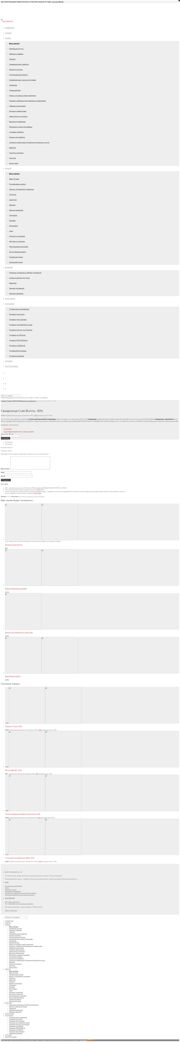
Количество (5, 434)
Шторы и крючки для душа (19, 278)
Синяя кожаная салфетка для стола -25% (22, 814)
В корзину (5, 438)
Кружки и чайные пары (17, 111)
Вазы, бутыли (14, 179)
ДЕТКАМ (8, 361)
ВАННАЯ (9, 267)
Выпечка (12, 148)
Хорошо (89, 1040)
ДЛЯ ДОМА (10, 299)
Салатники (13, 85)
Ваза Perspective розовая (16, 589)
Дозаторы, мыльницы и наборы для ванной (25, 273)
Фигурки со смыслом (17, 241)
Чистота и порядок (16, 153)
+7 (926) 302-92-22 (13, 904)
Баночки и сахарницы (28, 401)
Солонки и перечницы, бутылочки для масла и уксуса (29, 142)
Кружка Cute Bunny (13, 545)
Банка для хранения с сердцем (19, 632)
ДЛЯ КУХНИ (17, 401)
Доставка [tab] (8, 444)
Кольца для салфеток (17, 137)
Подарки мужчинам (16, 356)
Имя (2, 472)
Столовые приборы (16, 132)
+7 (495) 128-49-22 (13, 902)
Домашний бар (15, 90)
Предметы (13, 215)
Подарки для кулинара (17, 320)
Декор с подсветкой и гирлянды (21, 189)
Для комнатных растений (18, 247)
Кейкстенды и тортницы (18, 116)
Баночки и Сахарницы (17, 122)
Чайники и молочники (17, 106)
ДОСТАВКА (37, 493)
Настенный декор (16, 262)
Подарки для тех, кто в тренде (20, 330)
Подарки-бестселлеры (17, 351)
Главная (3, 401)
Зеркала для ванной (16, 288)
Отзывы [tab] (8, 442)
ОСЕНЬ (8, 33)
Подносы (12, 195)
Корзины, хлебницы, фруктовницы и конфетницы (27, 101)
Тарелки (12, 59)
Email (3, 476)
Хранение (13, 283)
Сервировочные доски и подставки (22, 80)
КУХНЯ (8, 38)
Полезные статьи (11, 889)
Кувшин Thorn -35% (13, 726)
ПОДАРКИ (9, 304)
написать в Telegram (26, 904)
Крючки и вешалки (16, 293)
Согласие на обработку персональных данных (20, 893)
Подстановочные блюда (18, 75)
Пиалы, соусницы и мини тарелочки (22, 96)
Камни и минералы (16, 210)
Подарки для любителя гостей (20, 325)
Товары (9, 401)
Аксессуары (13, 163)
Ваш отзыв (5, 469)
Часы (11, 231)
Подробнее (83, 1040)
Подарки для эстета (16, 314)
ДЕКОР (8, 168)
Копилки (12, 221)
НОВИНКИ (9, 28)
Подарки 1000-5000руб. (18, 340)
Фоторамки (13, 226)
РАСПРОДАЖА (11, 366)
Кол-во (11, 434)
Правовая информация (13, 891)
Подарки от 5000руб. (17, 346)
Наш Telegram (11, 910)
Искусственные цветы (17, 252)
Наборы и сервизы (16, 54)
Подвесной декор (16, 257)
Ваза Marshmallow (13, 676)
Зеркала (12, 205)
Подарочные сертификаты (19, 309)
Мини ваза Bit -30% (13, 770)
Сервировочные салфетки (19, 64)
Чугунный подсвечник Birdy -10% (19, 858)
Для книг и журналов (17, 236)
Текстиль (12, 158)
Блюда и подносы (16, 70)
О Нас (7, 888)
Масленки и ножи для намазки (20, 127)
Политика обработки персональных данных (19, 895)
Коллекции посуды (16, 49)
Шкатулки (13, 200)
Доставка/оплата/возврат (13, 886)
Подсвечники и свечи (17, 184)
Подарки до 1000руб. (17, 335)
